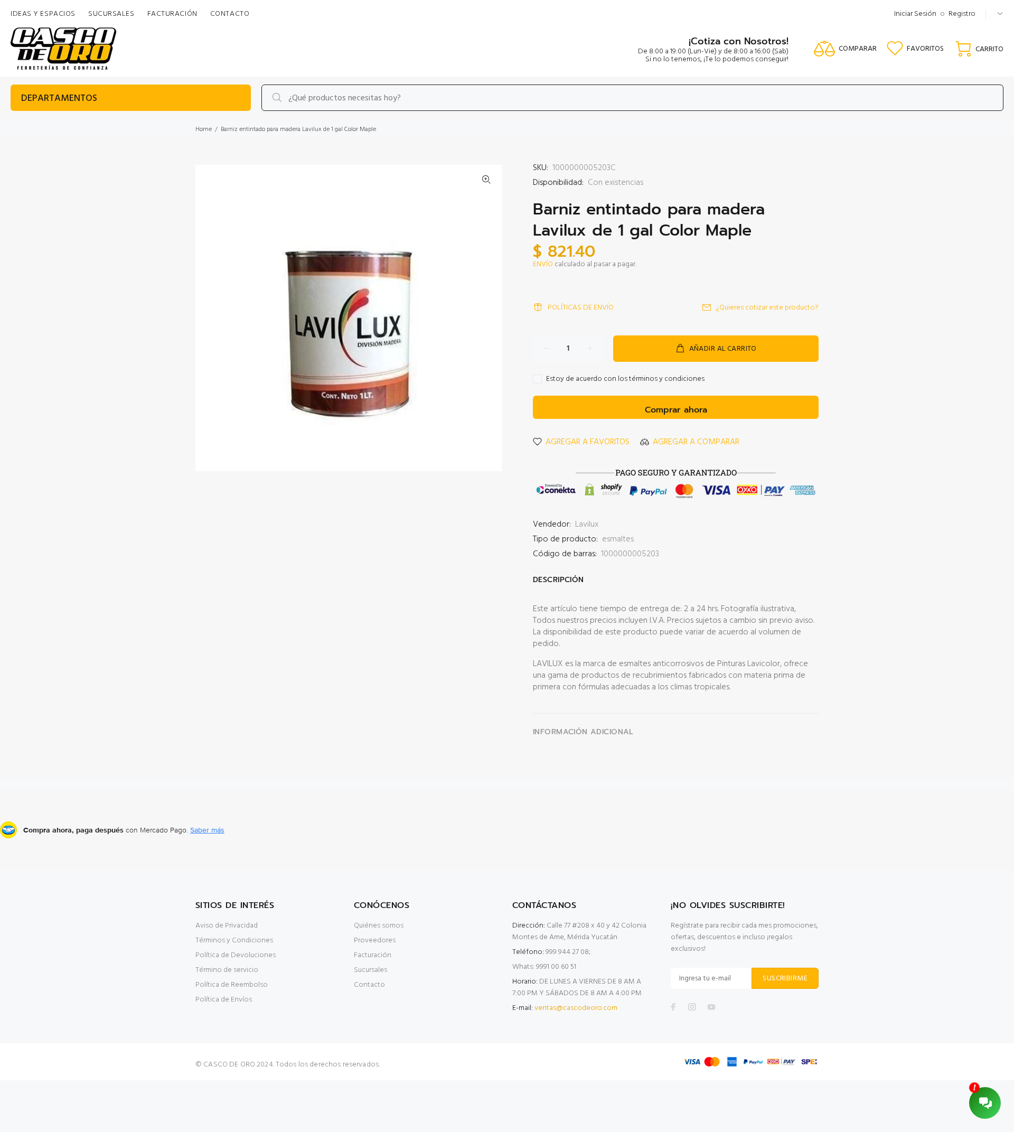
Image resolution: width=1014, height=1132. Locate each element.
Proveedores (375, 940)
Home (203, 129)
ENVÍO (543, 264)
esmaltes (618, 539)
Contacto (369, 985)
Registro (962, 14)
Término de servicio (226, 970)
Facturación (372, 955)
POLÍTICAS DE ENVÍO (581, 308)
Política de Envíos (223, 1000)
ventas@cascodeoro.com (575, 1008)
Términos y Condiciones (234, 940)
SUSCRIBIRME (785, 978)
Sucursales (370, 970)
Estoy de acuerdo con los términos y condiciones (625, 379)
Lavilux (586, 524)
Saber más (207, 830)
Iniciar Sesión (915, 14)
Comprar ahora (676, 410)
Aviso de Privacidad (226, 926)
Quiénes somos (378, 926)
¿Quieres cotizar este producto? (767, 308)
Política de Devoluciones (235, 955)
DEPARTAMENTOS (59, 98)
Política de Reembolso (231, 985)
